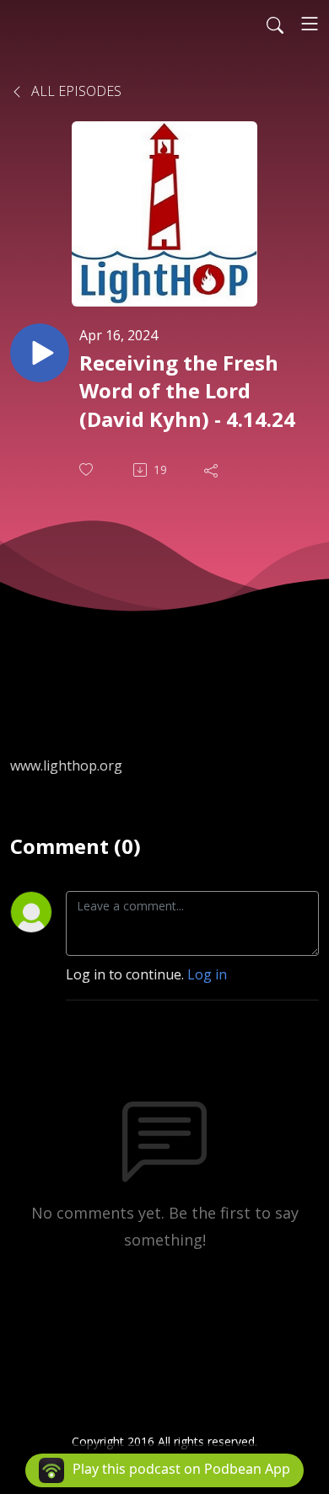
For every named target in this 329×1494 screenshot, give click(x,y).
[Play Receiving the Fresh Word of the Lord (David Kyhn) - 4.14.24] (39, 352)
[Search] (275, 23)
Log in (207, 974)
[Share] (212, 470)
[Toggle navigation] (309, 24)
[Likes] (88, 469)
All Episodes (74, 91)
